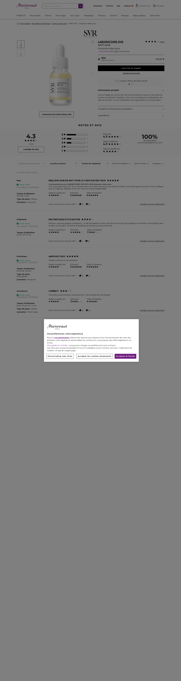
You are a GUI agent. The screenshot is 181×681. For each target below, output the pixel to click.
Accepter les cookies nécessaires (94, 356)
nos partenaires (61, 338)
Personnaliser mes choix (60, 356)
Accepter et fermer (125, 356)
